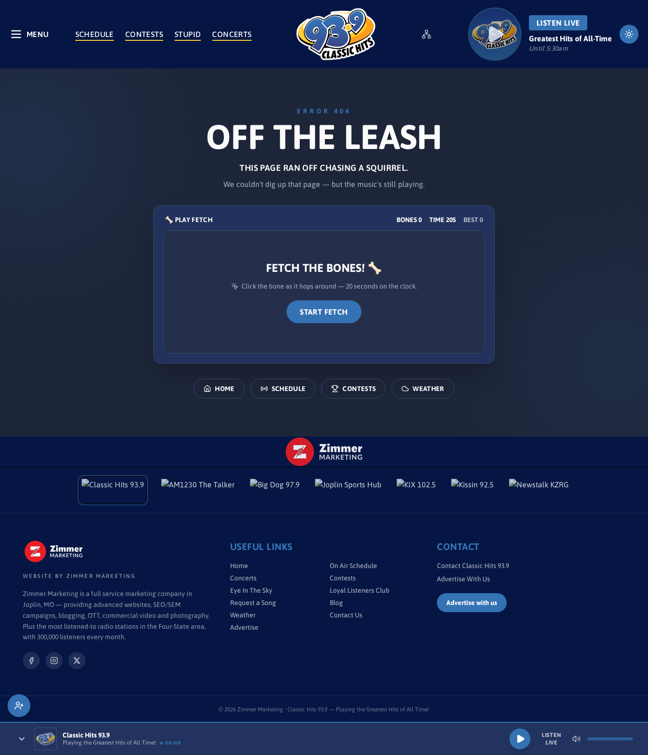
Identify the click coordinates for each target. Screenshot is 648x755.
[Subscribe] (19, 705)
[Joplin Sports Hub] (348, 490)
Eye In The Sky (251, 590)
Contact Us (346, 615)
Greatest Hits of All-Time (570, 38)
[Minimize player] (21, 739)
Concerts (231, 34)
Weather (428, 388)
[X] (76, 660)
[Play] (519, 738)
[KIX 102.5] (416, 490)
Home (224, 388)
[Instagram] (54, 660)
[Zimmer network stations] (426, 34)
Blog (336, 602)
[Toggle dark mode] (629, 34)
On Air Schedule (353, 565)
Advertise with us (471, 602)
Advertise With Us (463, 579)
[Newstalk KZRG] (539, 490)
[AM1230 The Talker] (198, 490)
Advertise (244, 627)
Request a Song (253, 602)
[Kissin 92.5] (472, 490)
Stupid (188, 34)
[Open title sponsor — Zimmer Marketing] (324, 452)
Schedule (94, 34)
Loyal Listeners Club (359, 590)
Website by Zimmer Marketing (79, 576)
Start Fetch (324, 312)
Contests (144, 34)
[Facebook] (31, 660)
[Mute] (576, 739)
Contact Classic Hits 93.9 (473, 565)
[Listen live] (494, 34)
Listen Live (558, 23)
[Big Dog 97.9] (275, 490)
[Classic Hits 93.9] (335, 34)
